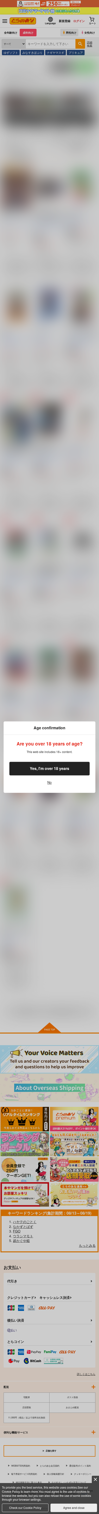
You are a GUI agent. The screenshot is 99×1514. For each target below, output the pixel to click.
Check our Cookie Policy (25, 1508)
